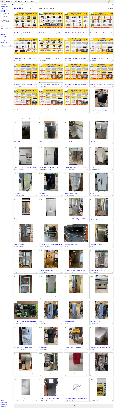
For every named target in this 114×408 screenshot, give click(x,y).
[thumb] (17, 8)
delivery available (5, 38)
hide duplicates (5, 18)
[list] (15, 8)
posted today (4, 16)
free (3, 27)
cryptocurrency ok (6, 36)
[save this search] (112, 5)
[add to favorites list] (15, 35)
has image (4, 14)
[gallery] (20, 8)
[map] (22, 8)
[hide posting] (36, 35)
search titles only (5, 13)
